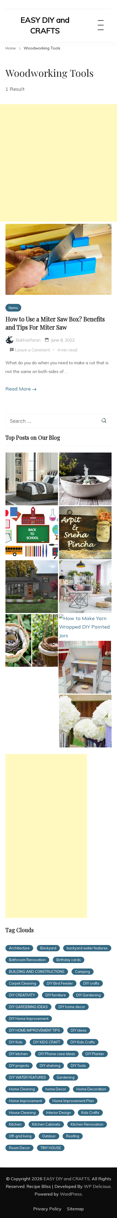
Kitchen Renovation (87, 1124)
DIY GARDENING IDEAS (28, 1007)
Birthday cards (68, 960)
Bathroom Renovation (27, 960)
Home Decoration (91, 1089)
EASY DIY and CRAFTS (45, 25)
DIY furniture (55, 995)
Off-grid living (20, 1136)
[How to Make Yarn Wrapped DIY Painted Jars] (85, 627)
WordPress (71, 1194)
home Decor (55, 1089)
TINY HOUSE (51, 1148)
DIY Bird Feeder (60, 983)
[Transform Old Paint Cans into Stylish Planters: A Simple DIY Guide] (85, 721)
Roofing (72, 1136)
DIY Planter (94, 1054)
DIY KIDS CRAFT (46, 1042)
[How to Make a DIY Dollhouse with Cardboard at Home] (85, 667)
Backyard (48, 948)
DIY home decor (72, 1007)
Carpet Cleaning (22, 983)
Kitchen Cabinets (46, 1124)
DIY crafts (91, 983)
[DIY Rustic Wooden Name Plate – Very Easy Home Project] (85, 532)
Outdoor (49, 1136)
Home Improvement (25, 1101)
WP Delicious (97, 1186)
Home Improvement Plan (73, 1101)
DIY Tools (78, 1065)
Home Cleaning (22, 1089)
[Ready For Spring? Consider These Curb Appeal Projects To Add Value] (85, 586)
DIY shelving (50, 1065)
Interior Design (58, 1112)
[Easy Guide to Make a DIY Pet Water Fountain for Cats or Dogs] (85, 479)
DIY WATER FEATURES (27, 1077)
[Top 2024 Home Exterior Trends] (31, 586)
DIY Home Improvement (28, 1018)
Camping (82, 971)
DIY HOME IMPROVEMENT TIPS (34, 1030)
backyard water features (87, 948)
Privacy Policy (47, 1208)
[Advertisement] (58, 163)
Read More (18, 389)
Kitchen (15, 1124)
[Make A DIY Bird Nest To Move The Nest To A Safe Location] (31, 640)
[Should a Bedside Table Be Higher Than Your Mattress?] (31, 479)
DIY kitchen (18, 1054)
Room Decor (19, 1148)
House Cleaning (22, 1112)
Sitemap (75, 1208)
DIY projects (19, 1065)
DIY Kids (16, 1042)
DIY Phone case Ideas (56, 1054)
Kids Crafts (90, 1112)
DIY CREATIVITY (22, 995)
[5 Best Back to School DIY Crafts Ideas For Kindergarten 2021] (31, 532)
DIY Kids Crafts (82, 1042)
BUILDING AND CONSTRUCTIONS (36, 971)
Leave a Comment (32, 350)
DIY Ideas (79, 1030)
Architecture (19, 948)
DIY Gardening (88, 995)
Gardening (66, 1077)
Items (13, 307)
